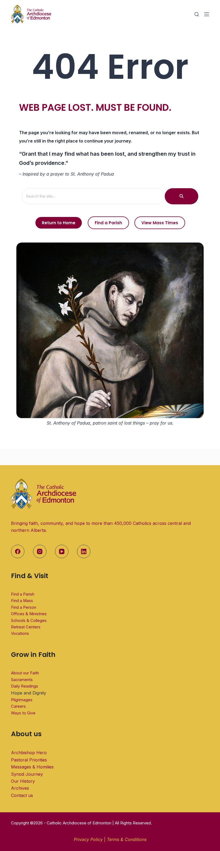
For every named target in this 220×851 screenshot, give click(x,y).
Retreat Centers (26, 627)
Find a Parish (22, 594)
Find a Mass (22, 600)
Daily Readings (24, 686)
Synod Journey (27, 774)
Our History (23, 781)
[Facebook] (17, 551)
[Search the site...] (181, 196)
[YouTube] (61, 551)
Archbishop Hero (29, 752)
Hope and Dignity (28, 693)
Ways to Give (23, 713)
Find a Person (23, 607)
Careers (18, 706)
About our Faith (25, 673)
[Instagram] (39, 551)
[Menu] (206, 14)
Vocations (20, 633)
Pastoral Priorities (29, 760)
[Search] (197, 14)
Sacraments (22, 679)
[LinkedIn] (83, 551)
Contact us (22, 795)
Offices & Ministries (29, 613)
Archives (20, 788)
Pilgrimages (21, 699)
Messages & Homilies (32, 767)
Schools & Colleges (29, 620)
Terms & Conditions (126, 839)
